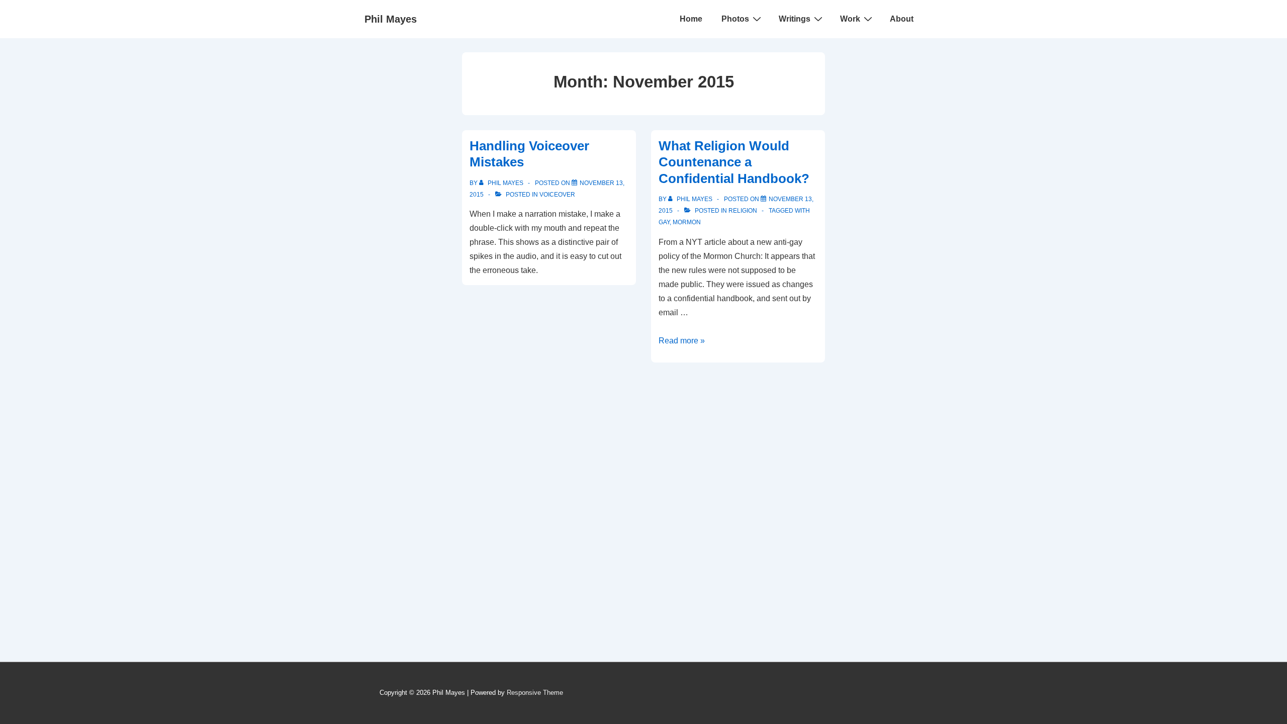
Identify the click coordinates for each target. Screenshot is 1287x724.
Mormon (687, 222)
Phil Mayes (390, 19)
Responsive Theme (535, 692)
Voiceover (557, 194)
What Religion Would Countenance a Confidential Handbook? (734, 162)
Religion (742, 210)
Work (850, 19)
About (901, 19)
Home (691, 19)
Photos (735, 19)
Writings (794, 19)
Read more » (682, 340)
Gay (664, 222)
